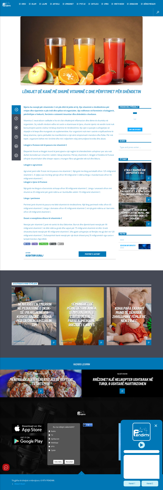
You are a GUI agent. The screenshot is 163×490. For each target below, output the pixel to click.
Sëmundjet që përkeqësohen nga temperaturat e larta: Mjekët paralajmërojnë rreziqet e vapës (81, 314)
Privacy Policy (19, 484)
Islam (34, 4)
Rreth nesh (119, 4)
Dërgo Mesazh (149, 4)
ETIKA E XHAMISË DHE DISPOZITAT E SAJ (135, 171)
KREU (24, 4)
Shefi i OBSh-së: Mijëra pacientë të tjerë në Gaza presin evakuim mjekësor (135, 191)
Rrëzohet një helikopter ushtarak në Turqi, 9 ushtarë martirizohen (123, 381)
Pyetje (82, 4)
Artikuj (56, 4)
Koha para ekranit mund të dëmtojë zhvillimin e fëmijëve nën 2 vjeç (129, 314)
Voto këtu (58, 462)
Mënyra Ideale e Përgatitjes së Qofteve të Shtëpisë (41, 381)
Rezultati (69, 462)
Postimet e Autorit (92, 254)
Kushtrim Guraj (34, 255)
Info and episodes (135, 129)
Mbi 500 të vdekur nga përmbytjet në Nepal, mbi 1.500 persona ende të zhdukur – (135, 214)
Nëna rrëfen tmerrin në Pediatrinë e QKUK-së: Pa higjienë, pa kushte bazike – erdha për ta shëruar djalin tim (34, 314)
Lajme (44, 4)
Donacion (134, 4)
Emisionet (69, 4)
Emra (106, 4)
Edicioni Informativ (128, 245)
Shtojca (94, 4)
